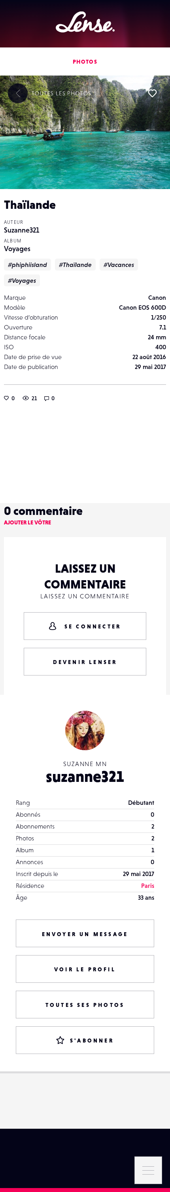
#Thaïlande (75, 264)
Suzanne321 (21, 230)
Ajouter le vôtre (27, 522)
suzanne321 (85, 776)
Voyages (17, 248)
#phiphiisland (27, 264)
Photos (85, 62)
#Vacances (119, 264)
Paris (147, 885)
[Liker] (152, 93)
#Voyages (22, 280)
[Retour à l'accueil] (85, 21)
